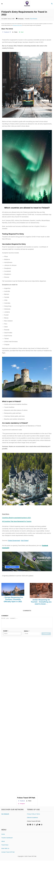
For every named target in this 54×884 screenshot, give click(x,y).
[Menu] (2, 4)
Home (3, 834)
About (3, 841)
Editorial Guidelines (32, 817)
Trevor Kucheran (33, 18)
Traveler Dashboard (7, 837)
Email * (26, 631)
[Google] (28, 825)
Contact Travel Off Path (8, 852)
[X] (35, 825)
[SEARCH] (52, 4)
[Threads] (42, 825)
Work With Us (5, 848)
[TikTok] (37, 825)
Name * (5, 631)
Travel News (4, 845)
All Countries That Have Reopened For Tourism (16, 521)
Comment (4, 615)
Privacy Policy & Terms (33, 814)
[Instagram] (32, 825)
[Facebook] (30, 825)
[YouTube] (39, 825)
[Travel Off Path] (27, 4)
